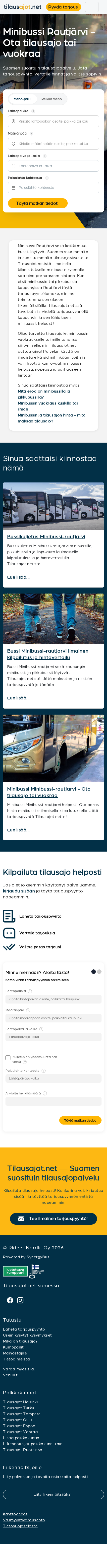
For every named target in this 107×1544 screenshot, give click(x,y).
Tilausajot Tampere (22, 1414)
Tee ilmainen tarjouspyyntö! (60, 1218)
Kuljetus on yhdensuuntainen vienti (34, 1059)
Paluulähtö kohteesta (24, 1071)
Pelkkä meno (52, 99)
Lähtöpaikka (18, 991)
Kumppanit (13, 1347)
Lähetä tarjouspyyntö (24, 1329)
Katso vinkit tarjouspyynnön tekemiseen (37, 980)
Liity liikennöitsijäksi (55, 1494)
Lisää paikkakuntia (21, 1438)
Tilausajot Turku (18, 1408)
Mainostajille (15, 1353)
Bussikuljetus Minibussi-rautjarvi (46, 536)
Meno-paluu (23, 99)
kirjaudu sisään (19, 890)
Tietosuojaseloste (20, 1526)
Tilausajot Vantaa (20, 1432)
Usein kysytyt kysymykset (27, 1335)
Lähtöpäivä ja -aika (23, 1029)
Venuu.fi (10, 1375)
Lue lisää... (19, 577)
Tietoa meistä (16, 1359)
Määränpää (17, 1010)
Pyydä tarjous (64, 6)
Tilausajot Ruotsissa (23, 1450)
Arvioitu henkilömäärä (25, 1093)
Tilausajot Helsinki (20, 1402)
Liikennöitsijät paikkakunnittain (32, 1444)
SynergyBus (38, 1257)
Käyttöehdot (15, 1514)
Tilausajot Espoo (19, 1426)
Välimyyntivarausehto (24, 1520)
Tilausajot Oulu (17, 1420)
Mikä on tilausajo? (20, 1341)
